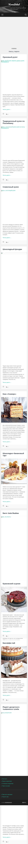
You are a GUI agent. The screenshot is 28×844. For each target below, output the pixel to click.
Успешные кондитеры (7, 783)
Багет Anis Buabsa (11, 513)
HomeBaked (14, 4)
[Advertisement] (14, 31)
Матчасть (4, 779)
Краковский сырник (11, 583)
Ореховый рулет (10, 57)
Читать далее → (7, 109)
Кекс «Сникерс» (9, 394)
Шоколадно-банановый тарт (13, 454)
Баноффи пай (9, 643)
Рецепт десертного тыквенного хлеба (11, 708)
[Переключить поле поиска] (26, 14)
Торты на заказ (6, 786)
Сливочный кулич (11, 187)
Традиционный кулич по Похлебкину (14, 122)
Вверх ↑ (24, 802)
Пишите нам (5, 796)
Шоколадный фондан (12, 249)
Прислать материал (7, 794)
